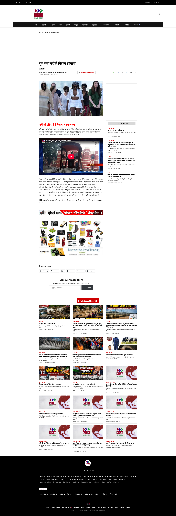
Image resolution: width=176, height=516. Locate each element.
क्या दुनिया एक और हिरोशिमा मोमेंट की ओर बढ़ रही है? (120, 443)
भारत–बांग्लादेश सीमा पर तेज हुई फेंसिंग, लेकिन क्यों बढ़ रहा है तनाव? (121, 385)
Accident (111, 128)
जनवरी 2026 (104, 494)
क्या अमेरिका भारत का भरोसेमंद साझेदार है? (84, 384)
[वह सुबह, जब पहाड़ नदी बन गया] (54, 312)
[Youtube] (19, 3)
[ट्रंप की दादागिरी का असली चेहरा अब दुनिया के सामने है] (54, 432)
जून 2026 (61, 494)
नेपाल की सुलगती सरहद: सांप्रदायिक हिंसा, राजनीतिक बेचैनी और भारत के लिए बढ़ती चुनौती (87, 356)
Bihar (109, 173)
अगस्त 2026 (43, 494)
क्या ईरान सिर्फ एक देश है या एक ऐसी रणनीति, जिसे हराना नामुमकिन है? (121, 414)
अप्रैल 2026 (77, 494)
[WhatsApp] (114, 72)
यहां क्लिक (78, 200)
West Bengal (110, 382)
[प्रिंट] (135, 72)
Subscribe (87, 288)
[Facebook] (16, 3)
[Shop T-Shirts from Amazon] (71, 238)
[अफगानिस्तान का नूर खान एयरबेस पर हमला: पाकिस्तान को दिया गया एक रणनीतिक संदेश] (88, 432)
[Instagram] (30, 3)
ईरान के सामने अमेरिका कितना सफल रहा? (50, 384)
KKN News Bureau (87, 72)
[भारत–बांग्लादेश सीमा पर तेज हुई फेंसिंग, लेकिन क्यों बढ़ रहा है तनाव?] (121, 373)
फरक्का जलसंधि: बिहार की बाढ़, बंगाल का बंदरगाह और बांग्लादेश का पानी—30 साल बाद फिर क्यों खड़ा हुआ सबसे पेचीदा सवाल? (121, 160)
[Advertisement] (97, 13)
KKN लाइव (42, 200)
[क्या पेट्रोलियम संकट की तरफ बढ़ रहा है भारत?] (54, 402)
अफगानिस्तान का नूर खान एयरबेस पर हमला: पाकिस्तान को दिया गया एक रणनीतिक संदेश (87, 444)
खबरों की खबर (67, 200)
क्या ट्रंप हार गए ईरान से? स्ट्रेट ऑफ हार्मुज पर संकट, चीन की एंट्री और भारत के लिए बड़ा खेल (87, 414)
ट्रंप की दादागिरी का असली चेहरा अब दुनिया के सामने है (53, 443)
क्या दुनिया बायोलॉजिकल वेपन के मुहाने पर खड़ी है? (119, 355)
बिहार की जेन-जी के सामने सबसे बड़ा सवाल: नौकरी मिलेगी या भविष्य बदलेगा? (121, 176)
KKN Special (76, 412)
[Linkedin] (26, 3)
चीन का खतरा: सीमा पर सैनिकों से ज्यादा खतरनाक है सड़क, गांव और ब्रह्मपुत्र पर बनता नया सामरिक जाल (53, 356)
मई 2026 (68, 494)
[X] (122, 72)
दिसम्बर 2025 (113, 494)
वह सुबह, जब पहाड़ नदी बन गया (116, 130)
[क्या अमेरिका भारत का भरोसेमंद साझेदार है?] (88, 373)
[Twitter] (23, 3)
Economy (42, 412)
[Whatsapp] (33, 3)
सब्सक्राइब (98, 200)
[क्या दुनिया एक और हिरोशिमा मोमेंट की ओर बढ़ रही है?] (121, 432)
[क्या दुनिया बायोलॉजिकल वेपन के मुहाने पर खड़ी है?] (121, 343)
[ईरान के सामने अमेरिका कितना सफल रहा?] (54, 373)
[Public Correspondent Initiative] (71, 212)
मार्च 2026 (85, 494)
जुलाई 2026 (52, 494)
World (44, 32)
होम (40, 32)
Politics (42, 353)
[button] (159, 13)
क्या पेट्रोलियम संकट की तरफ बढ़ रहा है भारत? (51, 414)
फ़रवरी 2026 (94, 494)
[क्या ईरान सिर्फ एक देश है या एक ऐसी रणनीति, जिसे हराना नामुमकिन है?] (121, 402)
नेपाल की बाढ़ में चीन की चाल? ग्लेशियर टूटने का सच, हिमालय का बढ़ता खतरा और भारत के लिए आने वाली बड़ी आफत (121, 144)
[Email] (131, 72)
